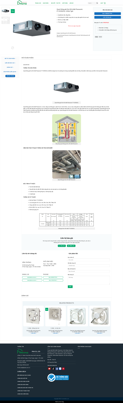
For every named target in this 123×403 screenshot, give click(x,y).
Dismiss (66, 401)
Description (26, 64)
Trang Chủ (38, 3)
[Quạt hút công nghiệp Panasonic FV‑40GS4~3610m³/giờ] (99, 316)
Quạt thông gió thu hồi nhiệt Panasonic (68, 33)
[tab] (26, 64)
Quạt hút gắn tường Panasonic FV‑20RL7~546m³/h (55, 331)
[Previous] (13, 28)
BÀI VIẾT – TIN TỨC (55, 3)
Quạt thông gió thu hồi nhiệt (74, 35)
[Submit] (97, 3)
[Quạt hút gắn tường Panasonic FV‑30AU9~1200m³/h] (33, 316)
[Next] (51, 28)
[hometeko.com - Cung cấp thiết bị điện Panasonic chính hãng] (25, 2)
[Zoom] (12, 48)
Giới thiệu (65, 3)
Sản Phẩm (45, 3)
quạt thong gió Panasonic (64, 35)
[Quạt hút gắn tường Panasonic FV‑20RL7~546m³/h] (55, 316)
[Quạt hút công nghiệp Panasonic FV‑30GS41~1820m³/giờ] (77, 316)
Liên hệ (71, 3)
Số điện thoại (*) (72, 263)
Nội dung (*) (71, 274)
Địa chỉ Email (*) (71, 268)
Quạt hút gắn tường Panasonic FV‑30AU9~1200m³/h (33, 331)
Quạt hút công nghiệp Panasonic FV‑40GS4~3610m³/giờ (99, 331)
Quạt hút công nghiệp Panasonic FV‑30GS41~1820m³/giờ (77, 331)
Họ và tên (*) (71, 257)
